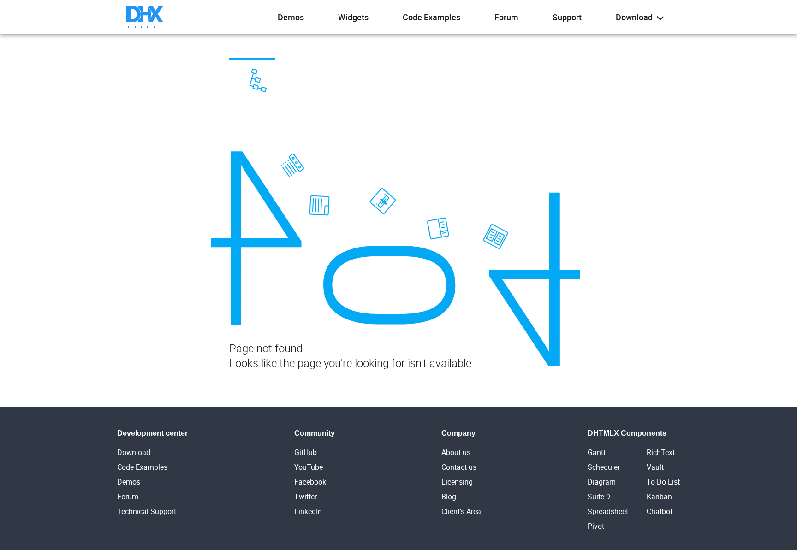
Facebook (310, 482)
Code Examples (431, 17)
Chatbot (659, 511)
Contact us (458, 467)
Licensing (457, 482)
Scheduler (604, 467)
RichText (661, 452)
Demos (291, 17)
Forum (506, 17)
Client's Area (461, 511)
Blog (448, 496)
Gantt (597, 452)
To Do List (663, 482)
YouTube (308, 467)
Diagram (602, 482)
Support (567, 17)
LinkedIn (308, 511)
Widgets (353, 17)
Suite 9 (599, 496)
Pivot (596, 526)
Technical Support (146, 511)
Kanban (659, 496)
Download (635, 17)
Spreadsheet (608, 511)
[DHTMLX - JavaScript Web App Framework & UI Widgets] (144, 17)
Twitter (305, 496)
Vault (655, 467)
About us (455, 452)
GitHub (305, 452)
